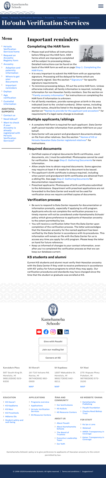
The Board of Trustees (63, 433)
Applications (37, 406)
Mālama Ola (11, 416)
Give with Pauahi (53, 341)
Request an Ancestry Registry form (10, 58)
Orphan (7, 91)
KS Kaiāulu (62, 409)
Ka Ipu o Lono (88, 424)
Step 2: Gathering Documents (76, 160)
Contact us (9, 115)
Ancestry (49, 17)
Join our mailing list (53, 349)
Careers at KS (53, 358)
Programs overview (40, 402)
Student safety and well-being (14, 421)
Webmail (86, 428)
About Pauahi (63, 423)
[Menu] (100, 6)
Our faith (61, 444)
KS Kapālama (11, 406)
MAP (31, 386)
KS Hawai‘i (10, 402)
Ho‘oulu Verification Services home (11, 49)
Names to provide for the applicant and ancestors (72, 111)
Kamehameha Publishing (89, 403)
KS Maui (9, 409)
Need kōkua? (10, 119)
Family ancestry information (48, 95)
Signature (76, 80)
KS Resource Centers (41, 415)
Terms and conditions (71, 471)
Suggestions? (87, 471)
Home (5, 17)
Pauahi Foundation (91, 408)
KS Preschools (12, 413)
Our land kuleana (65, 405)
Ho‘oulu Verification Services (26, 17)
